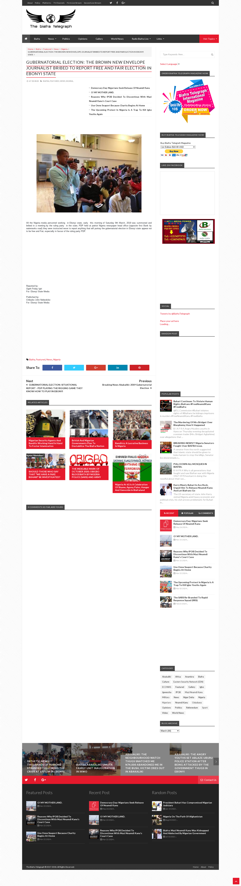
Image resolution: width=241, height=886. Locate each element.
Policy (37, 3)
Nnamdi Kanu (181, 702)
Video (165, 713)
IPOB (178, 692)
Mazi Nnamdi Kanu (194, 692)
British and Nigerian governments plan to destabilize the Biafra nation (88, 443)
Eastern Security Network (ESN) (188, 681)
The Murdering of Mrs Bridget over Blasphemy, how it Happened (192, 423)
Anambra (189, 676)
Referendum (192, 707)
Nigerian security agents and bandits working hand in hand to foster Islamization (45, 443)
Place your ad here (169, 321)
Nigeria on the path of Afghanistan (182, 816)
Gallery (99, 38)
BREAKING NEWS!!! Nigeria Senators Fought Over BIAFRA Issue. (193, 444)
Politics (66, 38)
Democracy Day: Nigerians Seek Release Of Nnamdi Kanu (120, 88)
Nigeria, (69, 81)
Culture (165, 681)
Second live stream (92, 3)
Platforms (46, 3)
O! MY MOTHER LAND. (102, 92)
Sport (205, 707)
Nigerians (166, 702)
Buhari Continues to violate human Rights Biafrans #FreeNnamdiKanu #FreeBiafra (193, 404)
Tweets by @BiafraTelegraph (175, 313)
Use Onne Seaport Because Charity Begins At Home (118, 105)
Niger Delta (188, 697)
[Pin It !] (139, 367)
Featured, (55, 81)
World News (117, 38)
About (30, 3)
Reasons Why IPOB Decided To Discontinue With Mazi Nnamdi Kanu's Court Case (190, 554)
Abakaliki (166, 676)
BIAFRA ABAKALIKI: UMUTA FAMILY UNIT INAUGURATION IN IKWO (46, 768)
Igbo (202, 687)
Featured (47, 49)
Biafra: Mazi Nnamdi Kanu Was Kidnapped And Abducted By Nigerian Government (186, 832)
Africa (178, 676)
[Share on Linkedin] (118, 367)
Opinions (82, 38)
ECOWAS (166, 687)
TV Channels (59, 3)
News (56, 49)
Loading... (165, 324)
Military (166, 697)
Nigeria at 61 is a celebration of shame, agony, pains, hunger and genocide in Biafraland (132, 487)
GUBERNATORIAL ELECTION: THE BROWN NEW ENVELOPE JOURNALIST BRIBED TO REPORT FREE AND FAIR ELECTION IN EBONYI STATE (89, 68)
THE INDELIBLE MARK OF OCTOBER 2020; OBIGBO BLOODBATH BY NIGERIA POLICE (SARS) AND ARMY (86, 472)
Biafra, (46, 81)
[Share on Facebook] (52, 367)
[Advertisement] (155, 16)
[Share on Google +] (96, 367)
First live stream (74, 3)
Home (30, 49)
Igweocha (166, 692)
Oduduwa (197, 702)
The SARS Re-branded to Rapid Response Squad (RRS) (190, 599)
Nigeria (64, 49)
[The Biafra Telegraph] (57, 20)
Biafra (38, 49)
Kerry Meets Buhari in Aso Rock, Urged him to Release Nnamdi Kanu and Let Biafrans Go (193, 488)
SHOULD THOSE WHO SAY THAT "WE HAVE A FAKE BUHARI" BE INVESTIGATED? (44, 474)
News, (63, 81)
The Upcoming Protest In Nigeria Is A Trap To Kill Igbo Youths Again (193, 583)
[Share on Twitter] (74, 367)
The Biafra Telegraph (35, 867)
